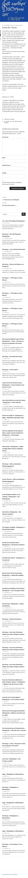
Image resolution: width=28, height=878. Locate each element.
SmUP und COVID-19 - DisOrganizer (12, 415)
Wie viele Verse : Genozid (18, 730)
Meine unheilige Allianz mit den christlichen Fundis (12, 449)
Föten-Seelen (15, 435)
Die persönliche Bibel (8, 529)
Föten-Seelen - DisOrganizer (10, 446)
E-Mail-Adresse (6, 165)
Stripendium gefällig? (17, 575)
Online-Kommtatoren (16, 619)
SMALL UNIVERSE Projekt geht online (13, 417)
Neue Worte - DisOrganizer (9, 512)
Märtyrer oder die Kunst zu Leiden (13, 684)
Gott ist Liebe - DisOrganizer (10, 604)
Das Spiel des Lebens (16, 356)
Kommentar (5, 137)
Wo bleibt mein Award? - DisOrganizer (13, 558)
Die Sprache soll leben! (18, 545)
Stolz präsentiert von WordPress (9, 874)
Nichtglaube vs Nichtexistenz (15, 774)
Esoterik (7, 119)
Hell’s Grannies (16, 402)
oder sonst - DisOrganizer (9, 759)
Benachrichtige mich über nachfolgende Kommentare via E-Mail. (11, 183)
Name (4, 157)
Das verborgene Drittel (17, 590)
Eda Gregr (19, 25)
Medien (12, 119)
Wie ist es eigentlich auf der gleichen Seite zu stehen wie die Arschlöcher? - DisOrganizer (13, 433)
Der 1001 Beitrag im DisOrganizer (15, 221)
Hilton (12, 121)
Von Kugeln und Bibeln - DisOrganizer (13, 527)
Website (4, 173)
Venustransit (5, 560)
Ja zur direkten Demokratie (17, 249)
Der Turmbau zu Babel (17, 699)
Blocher (6, 121)
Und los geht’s (14, 369)
